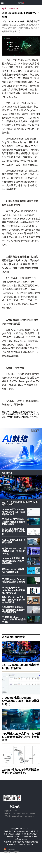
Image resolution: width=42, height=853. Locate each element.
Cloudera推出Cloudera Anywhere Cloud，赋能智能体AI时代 (13, 512)
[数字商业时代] (21, 2)
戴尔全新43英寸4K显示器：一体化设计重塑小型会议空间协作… (13, 600)
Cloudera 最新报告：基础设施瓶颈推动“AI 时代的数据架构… (13, 561)
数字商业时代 (33, 21)
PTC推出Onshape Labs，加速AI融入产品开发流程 (14, 619)
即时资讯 (7, 472)
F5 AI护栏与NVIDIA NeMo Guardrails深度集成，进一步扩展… (13, 590)
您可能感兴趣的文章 (13, 636)
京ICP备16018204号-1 (12, 836)
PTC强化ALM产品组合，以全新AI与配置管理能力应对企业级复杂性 (21, 737)
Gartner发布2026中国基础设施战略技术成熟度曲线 (13, 531)
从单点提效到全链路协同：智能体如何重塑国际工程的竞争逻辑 (13, 610)
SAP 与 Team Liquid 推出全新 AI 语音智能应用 (20, 503)
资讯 (4, 8)
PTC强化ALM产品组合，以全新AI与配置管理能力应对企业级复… (13, 522)
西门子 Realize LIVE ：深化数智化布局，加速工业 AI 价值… (14, 551)
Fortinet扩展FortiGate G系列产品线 (13, 541)
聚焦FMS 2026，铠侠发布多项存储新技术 (13, 570)
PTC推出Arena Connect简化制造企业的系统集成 (13, 580)
